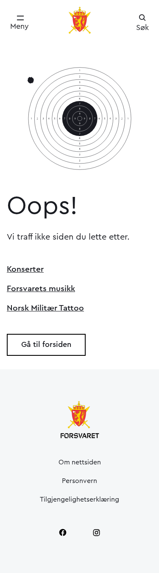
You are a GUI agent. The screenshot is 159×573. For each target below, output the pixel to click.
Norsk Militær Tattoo (45, 308)
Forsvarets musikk (41, 288)
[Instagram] (96, 532)
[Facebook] (63, 532)
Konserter (25, 269)
